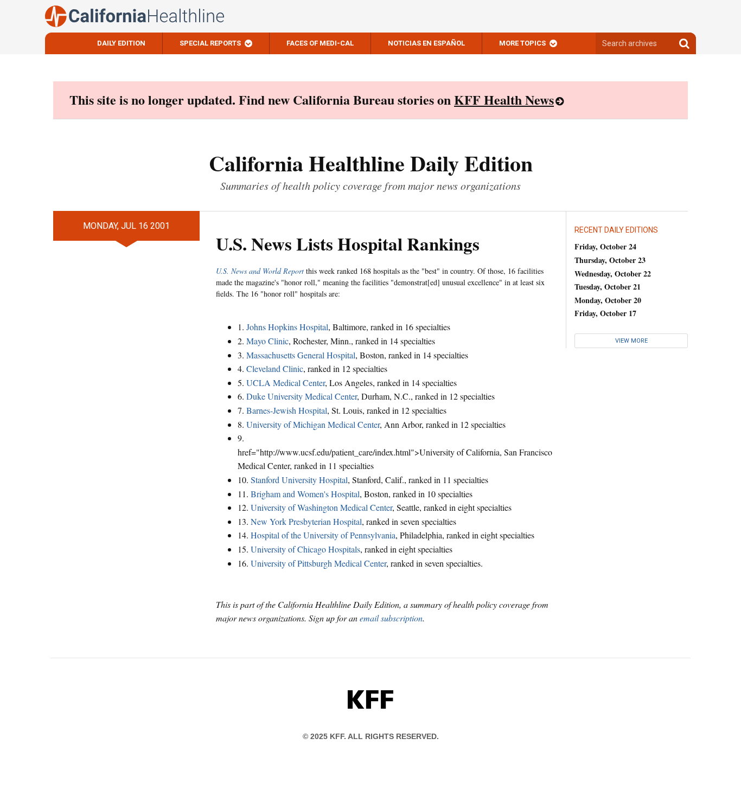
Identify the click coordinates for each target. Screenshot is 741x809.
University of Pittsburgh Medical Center (318, 563)
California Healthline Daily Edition (371, 163)
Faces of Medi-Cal (320, 43)
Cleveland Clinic (274, 368)
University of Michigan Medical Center (313, 424)
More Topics (522, 43)
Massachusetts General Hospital (300, 355)
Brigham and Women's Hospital (305, 493)
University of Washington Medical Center (321, 507)
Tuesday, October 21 (607, 286)
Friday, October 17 (605, 313)
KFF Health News (504, 99)
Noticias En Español (426, 43)
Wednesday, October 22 (612, 273)
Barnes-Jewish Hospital (286, 410)
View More (631, 340)
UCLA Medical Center (285, 382)
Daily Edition (121, 43)
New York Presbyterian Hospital (306, 521)
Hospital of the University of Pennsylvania (323, 535)
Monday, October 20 (607, 300)
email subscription (391, 618)
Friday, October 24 (605, 246)
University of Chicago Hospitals (305, 549)
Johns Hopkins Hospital (287, 326)
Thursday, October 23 (610, 260)
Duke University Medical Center (301, 396)
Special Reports (210, 43)
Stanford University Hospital (299, 479)
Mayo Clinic (267, 340)
